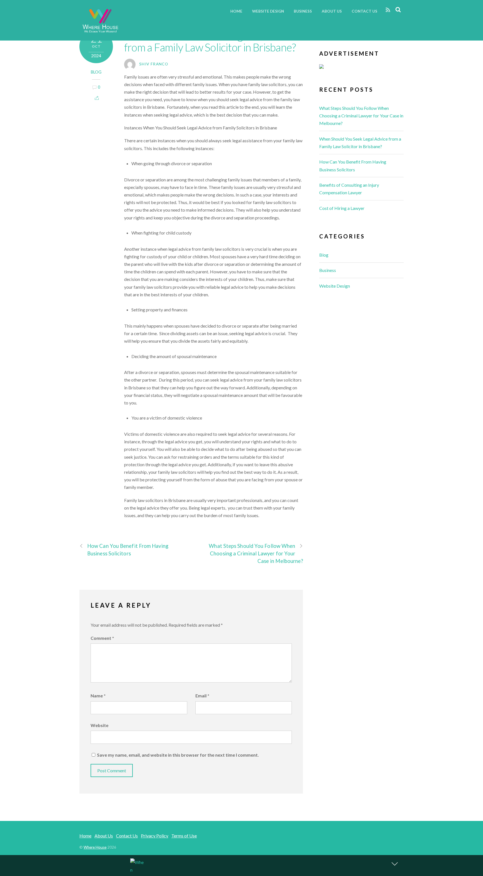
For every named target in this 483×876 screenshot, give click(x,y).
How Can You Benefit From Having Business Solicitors (127, 550)
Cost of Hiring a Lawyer (341, 208)
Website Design (268, 11)
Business (303, 11)
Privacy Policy (154, 835)
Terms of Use (184, 835)
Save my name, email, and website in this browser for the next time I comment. (178, 754)
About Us (332, 11)
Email (202, 695)
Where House (95, 847)
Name (98, 695)
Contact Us (364, 11)
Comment (102, 638)
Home (236, 11)
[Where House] (100, 31)
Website (99, 725)
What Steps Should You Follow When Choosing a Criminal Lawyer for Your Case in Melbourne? (256, 553)
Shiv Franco (153, 64)
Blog (96, 72)
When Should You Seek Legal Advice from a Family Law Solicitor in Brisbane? (210, 41)
